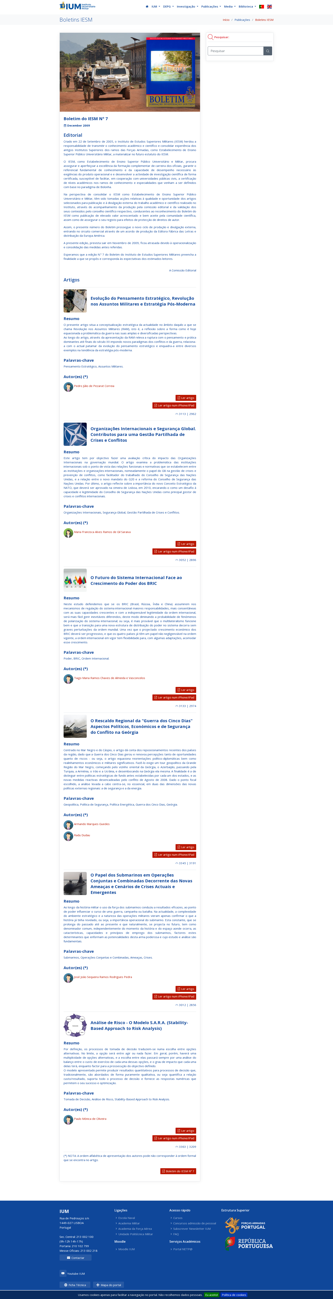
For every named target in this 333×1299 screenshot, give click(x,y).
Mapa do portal (110, 1285)
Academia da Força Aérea (135, 1228)
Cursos (177, 1217)
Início (226, 20)
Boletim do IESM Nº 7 (179, 1171)
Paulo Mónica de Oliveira (90, 1119)
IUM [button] (155, 6)
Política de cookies (234, 1295)
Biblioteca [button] (246, 6)
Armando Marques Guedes (92, 824)
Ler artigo (187, 398)
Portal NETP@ (183, 1249)
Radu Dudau (82, 835)
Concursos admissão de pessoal (194, 1223)
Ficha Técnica (77, 1285)
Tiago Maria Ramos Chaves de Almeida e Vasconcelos (109, 678)
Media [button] (228, 6)
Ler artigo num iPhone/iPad (175, 405)
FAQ (176, 1234)
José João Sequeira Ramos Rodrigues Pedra (103, 977)
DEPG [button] (167, 6)
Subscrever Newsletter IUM (192, 1228)
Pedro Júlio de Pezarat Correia (94, 386)
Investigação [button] (186, 6)
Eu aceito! (211, 1295)
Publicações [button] (210, 6)
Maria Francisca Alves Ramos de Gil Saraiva (102, 532)
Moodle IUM (126, 1249)
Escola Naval (126, 1217)
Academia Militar (129, 1223)
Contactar (77, 1258)
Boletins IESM (264, 20)
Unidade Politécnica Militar (135, 1234)
